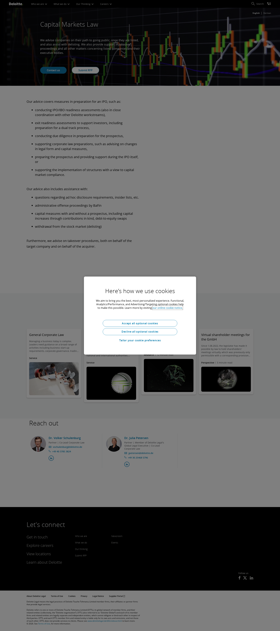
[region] (140, 315)
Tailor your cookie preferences (140, 340)
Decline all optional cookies (140, 331)
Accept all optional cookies (140, 323)
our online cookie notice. (167, 307)
